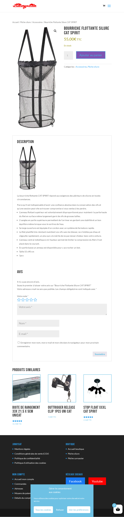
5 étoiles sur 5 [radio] (35, 300)
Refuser (60, 509)
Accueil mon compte (24, 479)
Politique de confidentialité (27, 458)
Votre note (22, 296)
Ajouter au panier (90, 55)
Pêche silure (25, 22)
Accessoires (37, 22)
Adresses (19, 488)
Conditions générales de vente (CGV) (32, 453)
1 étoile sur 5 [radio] (19, 300)
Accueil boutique (76, 449)
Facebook (75, 481)
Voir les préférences (79, 509)
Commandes (20, 484)
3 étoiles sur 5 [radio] (27, 300)
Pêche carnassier (76, 458)
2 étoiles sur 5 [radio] (23, 300)
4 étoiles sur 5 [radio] (31, 300)
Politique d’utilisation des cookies (30, 463)
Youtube (97, 481)
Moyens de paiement (24, 493)
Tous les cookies (43, 509)
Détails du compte (23, 498)
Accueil (15, 22)
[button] (55, 31)
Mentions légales (22, 449)
